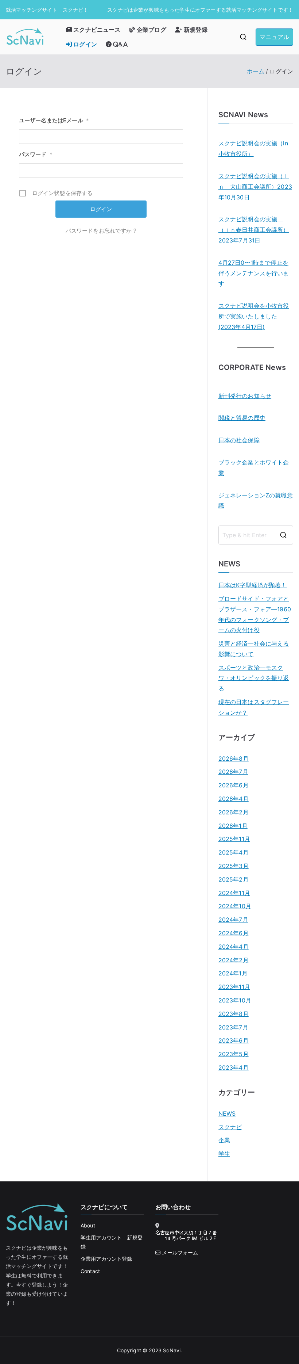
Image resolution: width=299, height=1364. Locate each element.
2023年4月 (233, 1067)
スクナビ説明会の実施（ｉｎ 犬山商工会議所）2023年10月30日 (255, 186)
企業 (224, 1140)
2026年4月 (233, 798)
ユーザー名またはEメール (54, 120)
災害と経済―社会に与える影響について (253, 649)
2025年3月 (233, 866)
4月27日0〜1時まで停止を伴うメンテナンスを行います (253, 273)
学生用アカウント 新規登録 (112, 1242)
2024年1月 (233, 973)
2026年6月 (233, 785)
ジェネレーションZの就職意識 (255, 500)
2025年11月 (234, 839)
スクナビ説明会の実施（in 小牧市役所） (253, 148)
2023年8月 (233, 1013)
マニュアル (274, 37)
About (88, 1225)
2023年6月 (233, 1040)
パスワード (36, 154)
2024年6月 (233, 933)
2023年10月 (234, 1000)
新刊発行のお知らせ (244, 396)
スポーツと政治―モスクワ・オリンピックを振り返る (253, 678)
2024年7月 (233, 919)
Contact (90, 1271)
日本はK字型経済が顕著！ (252, 585)
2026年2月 (233, 812)
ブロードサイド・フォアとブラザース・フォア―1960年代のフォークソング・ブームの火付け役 (254, 614)
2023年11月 (234, 986)
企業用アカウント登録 (106, 1259)
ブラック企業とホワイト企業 (253, 468)
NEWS (227, 1113)
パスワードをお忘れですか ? (101, 230)
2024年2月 (233, 960)
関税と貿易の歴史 (241, 417)
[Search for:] (256, 535)
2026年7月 (233, 771)
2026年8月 (233, 758)
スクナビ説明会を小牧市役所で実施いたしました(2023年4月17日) (253, 316)
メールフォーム (180, 1252)
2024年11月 (234, 893)
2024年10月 (234, 906)
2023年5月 (233, 1054)
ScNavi (171, 1350)
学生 (224, 1153)
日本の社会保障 (239, 440)
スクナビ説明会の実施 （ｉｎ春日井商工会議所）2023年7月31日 (253, 229)
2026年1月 (233, 825)
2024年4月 (233, 946)
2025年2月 (233, 879)
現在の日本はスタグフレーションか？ (253, 707)
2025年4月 (233, 852)
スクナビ (230, 1127)
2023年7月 (233, 1027)
